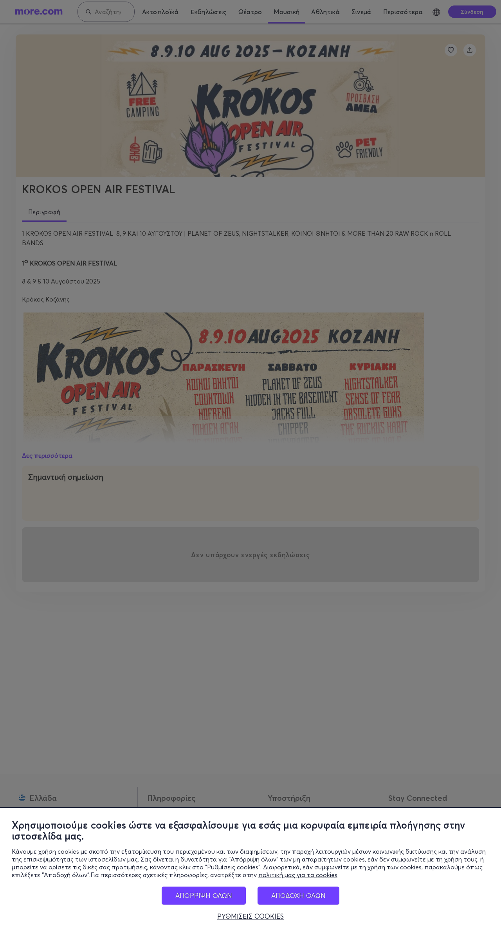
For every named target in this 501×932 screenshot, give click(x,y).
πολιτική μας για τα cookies (297, 875)
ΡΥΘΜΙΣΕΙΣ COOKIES (250, 916)
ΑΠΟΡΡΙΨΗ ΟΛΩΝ (203, 895)
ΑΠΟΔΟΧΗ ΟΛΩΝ (298, 895)
